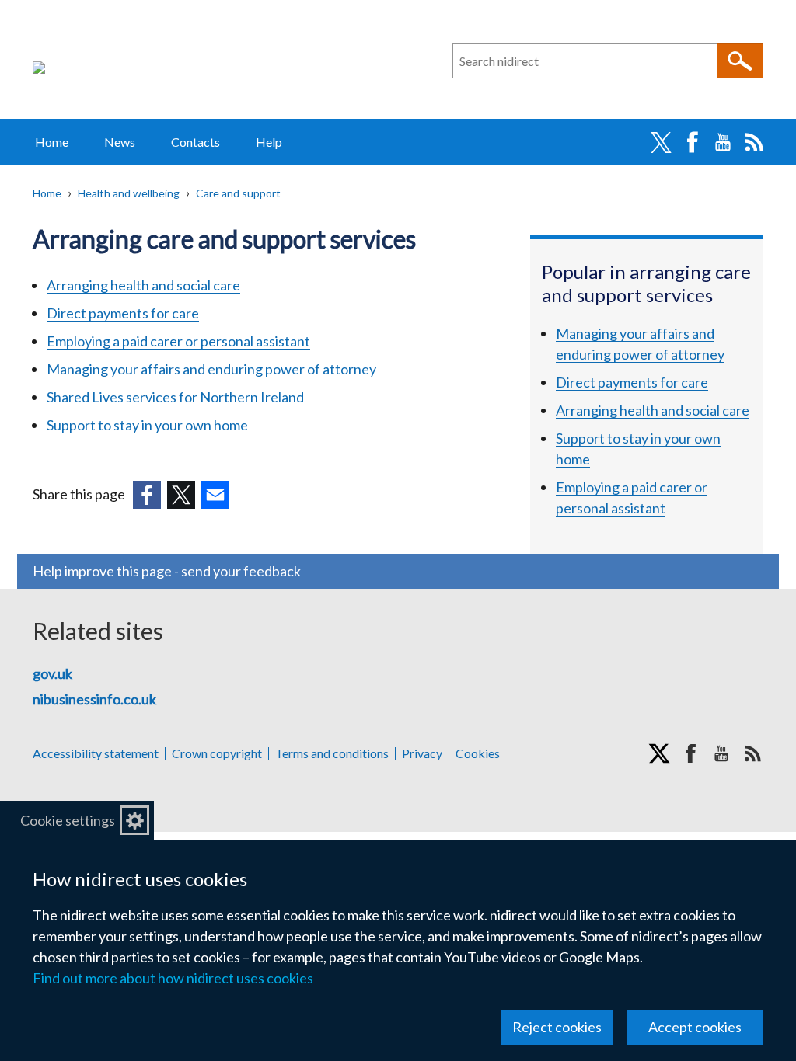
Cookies (478, 753)
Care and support (238, 193)
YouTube (722, 142)
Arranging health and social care (143, 285)
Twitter (660, 142)
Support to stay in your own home (147, 424)
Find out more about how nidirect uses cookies (173, 977)
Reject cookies (557, 1026)
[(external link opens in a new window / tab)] (147, 495)
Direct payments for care (123, 313)
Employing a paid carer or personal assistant (178, 341)
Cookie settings (67, 820)
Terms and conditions (332, 753)
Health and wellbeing (129, 193)
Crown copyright (217, 753)
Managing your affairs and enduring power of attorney (211, 368)
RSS (754, 142)
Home (51, 141)
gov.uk (52, 673)
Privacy (422, 753)
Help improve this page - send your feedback (167, 570)
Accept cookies (695, 1026)
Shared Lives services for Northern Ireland (175, 396)
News (119, 141)
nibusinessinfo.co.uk (94, 699)
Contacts (195, 141)
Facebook (691, 142)
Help (269, 141)
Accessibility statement (96, 753)
